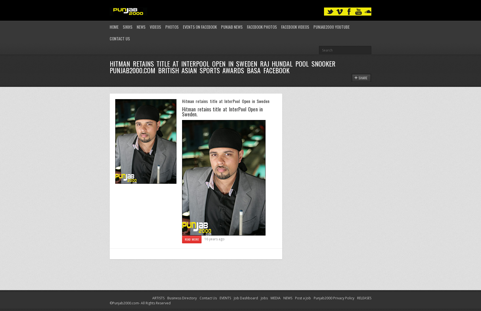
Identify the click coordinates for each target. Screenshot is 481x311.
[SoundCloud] (368, 11)
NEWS (287, 298)
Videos (155, 27)
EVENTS (225, 298)
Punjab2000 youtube (331, 27)
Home (114, 27)
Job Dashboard (246, 298)
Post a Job (303, 298)
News (141, 27)
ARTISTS (158, 298)
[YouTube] (358, 11)
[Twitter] (330, 11)
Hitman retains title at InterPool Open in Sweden (225, 101)
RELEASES (364, 298)
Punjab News (232, 27)
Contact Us (120, 38)
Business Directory (182, 298)
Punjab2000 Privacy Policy (334, 298)
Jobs (264, 298)
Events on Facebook (200, 27)
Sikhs (127, 27)
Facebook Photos (262, 27)
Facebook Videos (295, 27)
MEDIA (276, 298)
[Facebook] (349, 11)
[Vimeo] (339, 11)
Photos (172, 27)
